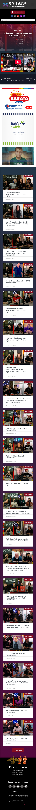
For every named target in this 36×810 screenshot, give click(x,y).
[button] (32, 4)
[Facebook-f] (12, 16)
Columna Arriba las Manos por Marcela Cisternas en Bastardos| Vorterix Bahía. (17, 682)
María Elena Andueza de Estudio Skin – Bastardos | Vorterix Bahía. (17, 540)
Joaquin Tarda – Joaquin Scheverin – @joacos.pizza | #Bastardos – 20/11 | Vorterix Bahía (18, 400)
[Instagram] (21, 16)
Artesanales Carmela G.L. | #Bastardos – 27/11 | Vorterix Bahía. (16, 194)
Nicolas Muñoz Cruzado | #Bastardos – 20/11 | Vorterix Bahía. (16, 310)
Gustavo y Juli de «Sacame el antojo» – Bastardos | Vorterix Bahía (18, 512)
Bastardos (20, 44)
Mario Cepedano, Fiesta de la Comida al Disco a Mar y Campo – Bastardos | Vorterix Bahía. (17, 568)
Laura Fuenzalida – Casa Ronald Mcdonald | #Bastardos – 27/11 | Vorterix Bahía (17, 223)
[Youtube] (18, 16)
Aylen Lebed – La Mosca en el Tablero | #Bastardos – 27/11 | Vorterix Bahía (16, 253)
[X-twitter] (15, 16)
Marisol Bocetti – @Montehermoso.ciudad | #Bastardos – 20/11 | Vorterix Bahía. (16, 370)
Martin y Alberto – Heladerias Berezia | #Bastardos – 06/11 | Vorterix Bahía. (16, 598)
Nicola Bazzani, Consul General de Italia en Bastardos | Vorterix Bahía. (18, 626)
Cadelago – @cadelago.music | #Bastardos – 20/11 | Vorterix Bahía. (16, 340)
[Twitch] (24, 16)
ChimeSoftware (23, 805)
